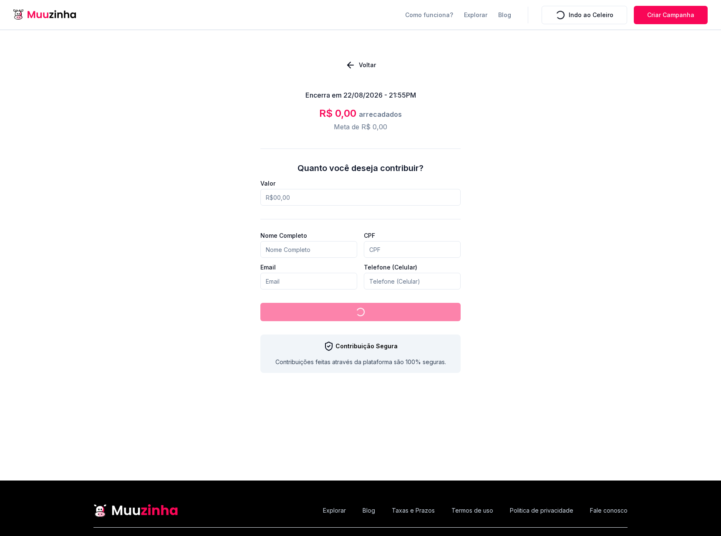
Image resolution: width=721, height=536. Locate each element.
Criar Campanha (670, 14)
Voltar (367, 64)
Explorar (475, 14)
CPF (369, 236)
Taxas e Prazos (413, 510)
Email (268, 267)
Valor (267, 183)
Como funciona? (429, 14)
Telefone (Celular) (390, 267)
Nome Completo (283, 236)
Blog (504, 14)
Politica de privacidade (541, 510)
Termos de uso (472, 510)
